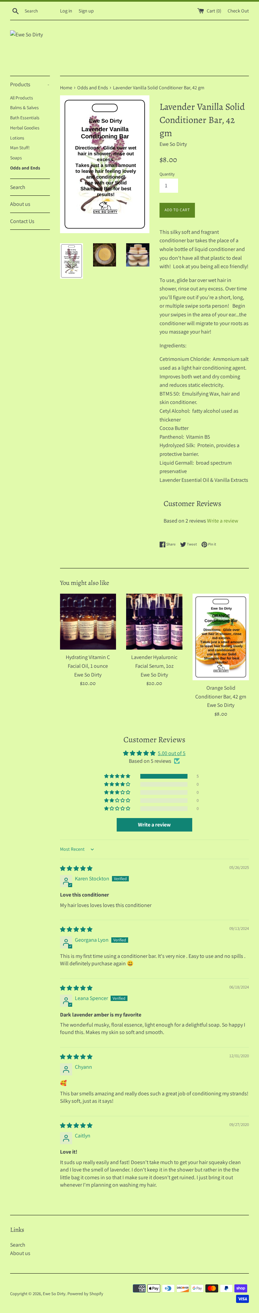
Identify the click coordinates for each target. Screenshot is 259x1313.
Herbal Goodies (24, 128)
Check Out (238, 10)
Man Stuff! (20, 148)
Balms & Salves (24, 107)
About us (20, 204)
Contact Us (22, 221)
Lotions (17, 138)
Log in (66, 10)
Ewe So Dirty (54, 1293)
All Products (21, 98)
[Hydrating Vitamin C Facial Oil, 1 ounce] (88, 622)
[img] (76, 868)
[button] (117, 776)
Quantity (167, 174)
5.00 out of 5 (171, 753)
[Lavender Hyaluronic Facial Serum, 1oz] (154, 622)
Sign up (86, 10)
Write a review (222, 520)
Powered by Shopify (85, 1293)
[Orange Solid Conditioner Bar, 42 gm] (221, 637)
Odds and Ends (25, 168)
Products (29, 84)
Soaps (16, 158)
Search (17, 187)
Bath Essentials (24, 118)
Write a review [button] (154, 824)
